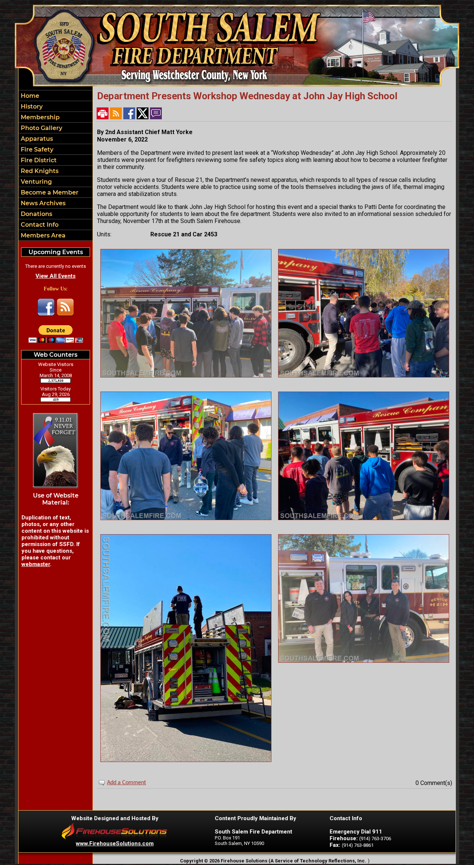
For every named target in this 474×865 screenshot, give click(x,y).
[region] (56, 165)
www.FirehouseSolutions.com (115, 843)
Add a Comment (126, 783)
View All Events (56, 276)
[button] (55, 117)
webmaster (35, 564)
